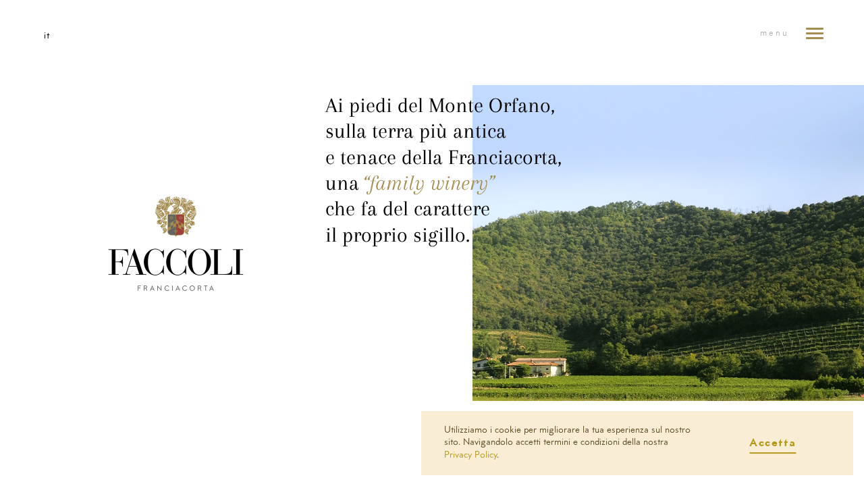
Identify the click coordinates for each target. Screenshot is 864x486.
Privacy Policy (470, 455)
